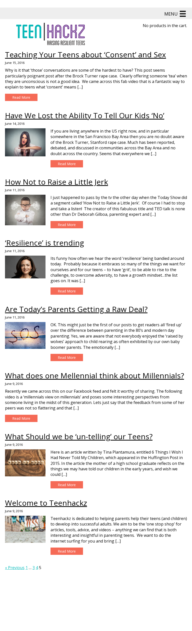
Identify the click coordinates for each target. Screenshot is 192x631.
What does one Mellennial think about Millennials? (94, 375)
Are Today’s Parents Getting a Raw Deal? (76, 309)
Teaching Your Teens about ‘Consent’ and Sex (85, 54)
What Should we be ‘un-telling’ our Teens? (78, 436)
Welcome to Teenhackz (46, 503)
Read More (21, 97)
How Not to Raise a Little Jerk (56, 182)
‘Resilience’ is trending (44, 243)
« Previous (14, 567)
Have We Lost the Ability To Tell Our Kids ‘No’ (84, 115)
